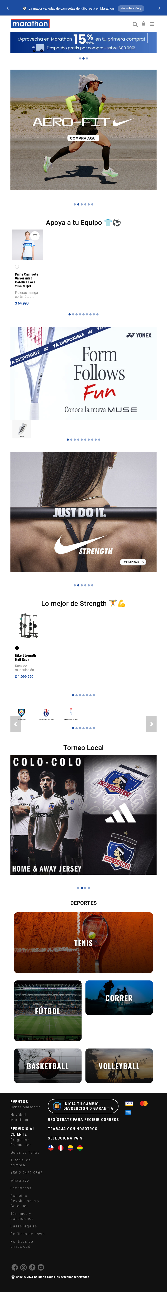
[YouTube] (41, 1268)
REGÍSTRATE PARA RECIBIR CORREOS (83, 1118)
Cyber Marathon (25, 1106)
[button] (15, 723)
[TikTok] (32, 1268)
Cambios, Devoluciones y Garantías (25, 1200)
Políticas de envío (27, 1232)
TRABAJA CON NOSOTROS (72, 1127)
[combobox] (134, 24)
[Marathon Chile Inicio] (30, 23)
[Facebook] (15, 1268)
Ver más (83, 9)
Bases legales (23, 1225)
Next (159, 7)
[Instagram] (23, 1268)
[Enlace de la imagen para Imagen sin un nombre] (21, 427)
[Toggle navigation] (152, 24)
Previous (7, 7)
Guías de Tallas (25, 1151)
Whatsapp (19, 1179)
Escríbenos (21, 1187)
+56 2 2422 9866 (26, 1171)
